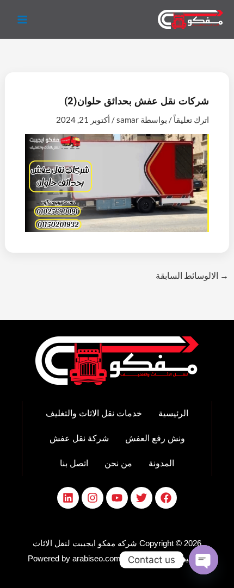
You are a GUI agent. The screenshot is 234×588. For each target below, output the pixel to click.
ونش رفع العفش (155, 438)
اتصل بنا (74, 463)
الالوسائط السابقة (192, 275)
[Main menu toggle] (22, 19)
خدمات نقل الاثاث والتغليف (94, 413)
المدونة (161, 463)
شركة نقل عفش (79, 438)
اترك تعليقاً (191, 119)
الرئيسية (173, 413)
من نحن (118, 463)
